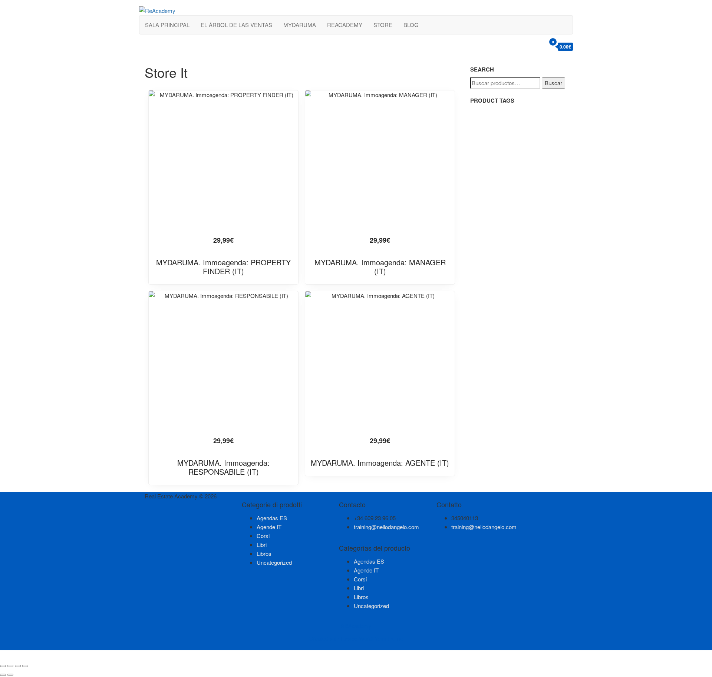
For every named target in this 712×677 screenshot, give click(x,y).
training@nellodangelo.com (386, 527)
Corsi (263, 536)
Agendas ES (272, 518)
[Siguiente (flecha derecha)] (10, 675)
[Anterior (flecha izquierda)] (3, 675)
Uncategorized (274, 562)
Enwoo (349, 638)
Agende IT (269, 527)
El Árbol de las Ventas (236, 25)
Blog (411, 25)
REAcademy (344, 25)
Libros (264, 553)
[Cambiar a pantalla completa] (10, 666)
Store (382, 25)
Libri (262, 544)
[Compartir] (18, 666)
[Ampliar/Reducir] (3, 666)
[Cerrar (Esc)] (25, 666)
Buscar (553, 83)
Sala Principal (167, 25)
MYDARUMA (299, 25)
